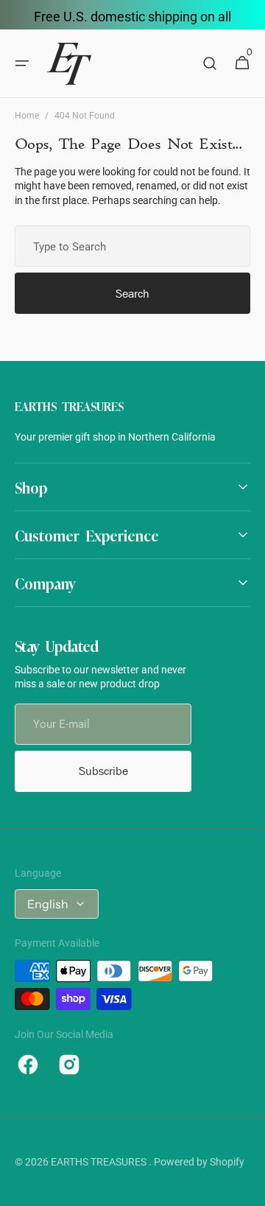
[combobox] (132, 246)
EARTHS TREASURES (100, 1162)
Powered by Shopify (199, 1162)
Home (27, 116)
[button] (22, 63)
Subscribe (103, 771)
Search (132, 293)
